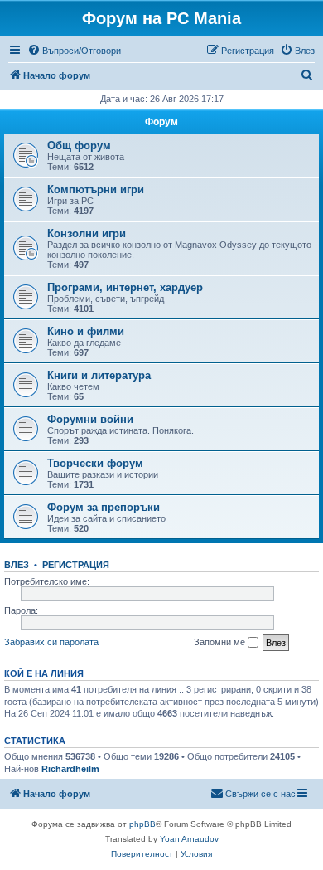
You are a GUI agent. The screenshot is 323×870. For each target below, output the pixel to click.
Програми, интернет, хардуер (125, 287)
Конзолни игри (86, 233)
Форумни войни (90, 419)
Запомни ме (221, 642)
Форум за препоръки (103, 507)
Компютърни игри (95, 189)
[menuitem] (74, 51)
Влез (16, 565)
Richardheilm (70, 769)
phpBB (142, 824)
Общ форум (79, 145)
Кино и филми (85, 331)
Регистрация (75, 565)
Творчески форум (95, 463)
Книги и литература (99, 375)
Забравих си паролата (51, 642)
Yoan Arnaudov (189, 838)
